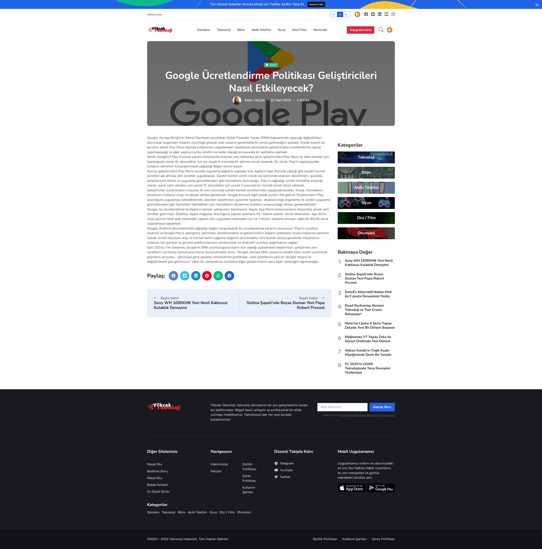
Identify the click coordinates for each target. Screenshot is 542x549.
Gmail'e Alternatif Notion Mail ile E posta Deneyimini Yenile (368, 294)
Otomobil (320, 30)
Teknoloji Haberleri (183, 539)
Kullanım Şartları (248, 490)
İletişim (216, 471)
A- (333, 14)
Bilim (241, 30)
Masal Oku (154, 464)
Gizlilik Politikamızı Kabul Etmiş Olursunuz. (368, 415)
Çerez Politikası (249, 478)
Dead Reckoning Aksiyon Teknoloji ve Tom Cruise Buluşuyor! (364, 309)
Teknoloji (224, 30)
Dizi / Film (366, 218)
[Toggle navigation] (389, 30)
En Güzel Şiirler (158, 491)
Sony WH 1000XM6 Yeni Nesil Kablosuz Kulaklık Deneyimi (191, 305)
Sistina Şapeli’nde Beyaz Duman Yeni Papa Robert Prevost (286, 305)
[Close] (537, 5)
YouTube (286, 470)
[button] (381, 30)
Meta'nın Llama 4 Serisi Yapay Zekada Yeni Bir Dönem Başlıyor (370, 325)
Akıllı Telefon (261, 30)
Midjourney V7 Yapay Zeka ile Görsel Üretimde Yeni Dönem (368, 339)
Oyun (282, 30)
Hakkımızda (154, 14)
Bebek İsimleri (157, 485)
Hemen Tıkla (316, 4)
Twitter (285, 477)
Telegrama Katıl (361, 30)
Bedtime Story (157, 471)
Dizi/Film (299, 30)
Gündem (203, 30)
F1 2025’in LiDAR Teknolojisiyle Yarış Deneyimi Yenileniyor (367, 368)
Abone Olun (382, 407)
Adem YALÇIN (255, 100)
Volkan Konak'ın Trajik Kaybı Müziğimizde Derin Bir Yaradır (368, 352)
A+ (346, 14)
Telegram (286, 463)
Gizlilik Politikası (249, 466)
